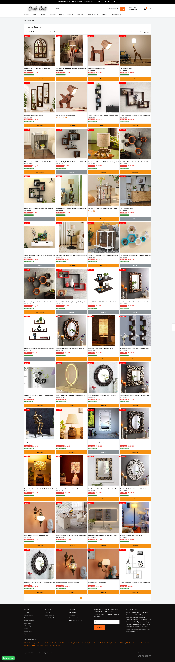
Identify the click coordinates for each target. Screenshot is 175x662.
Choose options (103, 78)
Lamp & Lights (92, 14)
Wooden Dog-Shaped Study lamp (96, 68)
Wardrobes (67, 643)
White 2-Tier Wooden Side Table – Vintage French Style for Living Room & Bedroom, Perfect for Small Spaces (103, 255)
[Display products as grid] (144, 32)
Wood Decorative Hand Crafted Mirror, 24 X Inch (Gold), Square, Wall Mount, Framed (135, 395)
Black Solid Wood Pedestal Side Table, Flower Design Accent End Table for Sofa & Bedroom (71, 255)
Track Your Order (49, 615)
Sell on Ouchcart (73, 617)
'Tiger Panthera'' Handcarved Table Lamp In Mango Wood (103, 161)
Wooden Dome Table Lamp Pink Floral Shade (68, 488)
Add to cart (40, 78)
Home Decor (80, 14)
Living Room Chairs (112, 643)
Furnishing (104, 14)
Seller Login (72, 615)
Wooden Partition (102, 643)
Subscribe (99, 627)
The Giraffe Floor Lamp (126, 68)
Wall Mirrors (122, 643)
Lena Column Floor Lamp (126, 208)
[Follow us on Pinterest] (146, 656)
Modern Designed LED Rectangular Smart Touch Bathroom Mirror (103, 535)
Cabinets (49, 643)
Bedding (34, 14)
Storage (69, 14)
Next (145, 598)
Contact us (47, 612)
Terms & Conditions (29, 620)
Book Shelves (55, 643)
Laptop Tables (48, 645)
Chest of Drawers (56, 645)
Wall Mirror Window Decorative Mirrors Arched (37, 68)
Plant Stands (85, 643)
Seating (43, 14)
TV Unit (62, 643)
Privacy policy (27, 623)
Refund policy (27, 626)
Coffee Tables (27, 643)
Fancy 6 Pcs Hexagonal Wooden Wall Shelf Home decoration (39, 302)
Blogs (25, 634)
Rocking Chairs (93, 643)
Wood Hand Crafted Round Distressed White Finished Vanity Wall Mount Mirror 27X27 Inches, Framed (135, 488)
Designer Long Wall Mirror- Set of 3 (33, 115)
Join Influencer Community (76, 620)
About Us (26, 612)
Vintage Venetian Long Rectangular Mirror (99, 442)
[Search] (122, 9)
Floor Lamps (136, 643)
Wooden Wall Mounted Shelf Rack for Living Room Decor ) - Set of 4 (39, 208)
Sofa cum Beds (42, 643)
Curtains (147, 643)
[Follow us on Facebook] (139, 656)
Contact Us (26, 628)
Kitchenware (115, 14)
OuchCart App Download (51, 617)
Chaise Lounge (40, 645)
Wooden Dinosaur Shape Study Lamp (65, 115)
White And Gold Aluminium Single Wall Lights (36, 535)
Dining (60, 14)
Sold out (71, 172)
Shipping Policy (28, 631)
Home (25, 20)
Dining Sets (35, 643)
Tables (52, 14)
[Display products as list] (147, 32)
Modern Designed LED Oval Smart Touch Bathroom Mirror (71, 395)
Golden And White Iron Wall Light (97, 582)
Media (25, 617)
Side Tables (32, 645)
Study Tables (74, 643)
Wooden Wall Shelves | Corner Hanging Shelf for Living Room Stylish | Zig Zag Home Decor (103, 115)
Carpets (143, 643)
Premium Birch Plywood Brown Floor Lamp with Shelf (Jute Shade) (71, 208)
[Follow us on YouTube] (150, 656)
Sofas (25, 14)
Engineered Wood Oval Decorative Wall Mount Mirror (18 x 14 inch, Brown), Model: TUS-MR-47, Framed (39, 582)
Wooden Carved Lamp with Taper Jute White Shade (69, 442)
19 (93, 598)
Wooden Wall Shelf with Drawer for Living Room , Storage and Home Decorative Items (39, 255)
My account (132, 9)
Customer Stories (28, 615)
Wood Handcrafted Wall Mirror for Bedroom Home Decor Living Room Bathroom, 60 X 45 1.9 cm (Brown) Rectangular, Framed (135, 302)
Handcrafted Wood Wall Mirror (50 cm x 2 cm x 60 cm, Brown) (135, 442)
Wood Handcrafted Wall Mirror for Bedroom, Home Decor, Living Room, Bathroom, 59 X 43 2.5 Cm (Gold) (103, 488)
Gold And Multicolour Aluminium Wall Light (67, 582)
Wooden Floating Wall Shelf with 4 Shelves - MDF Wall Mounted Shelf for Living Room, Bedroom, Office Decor (71, 161)
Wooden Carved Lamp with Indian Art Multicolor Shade (38, 488)
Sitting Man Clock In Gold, (31, 442)
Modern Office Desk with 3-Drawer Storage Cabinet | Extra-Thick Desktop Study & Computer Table (71, 535)
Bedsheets (26, 645)
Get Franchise (72, 612)
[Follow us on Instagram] (143, 656)
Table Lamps (129, 643)
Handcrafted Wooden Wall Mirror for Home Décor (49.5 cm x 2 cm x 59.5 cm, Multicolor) (71, 348)
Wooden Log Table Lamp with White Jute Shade (100, 348)
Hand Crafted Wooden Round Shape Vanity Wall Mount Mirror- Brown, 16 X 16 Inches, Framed (103, 395)
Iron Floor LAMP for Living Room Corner (131, 535)
